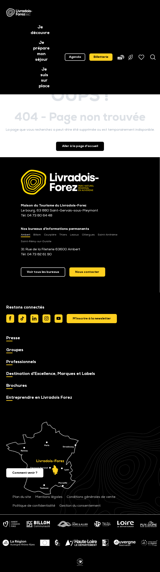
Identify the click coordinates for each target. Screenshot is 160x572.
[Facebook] (10, 318)
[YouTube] (58, 318)
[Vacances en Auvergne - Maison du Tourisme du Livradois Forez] (19, 12)
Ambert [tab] (25, 235)
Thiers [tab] (63, 235)
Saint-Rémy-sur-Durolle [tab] (36, 241)
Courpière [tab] (50, 235)
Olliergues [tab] (88, 235)
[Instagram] (46, 318)
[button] (40, 30)
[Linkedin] (34, 318)
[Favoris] (142, 57)
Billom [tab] (37, 235)
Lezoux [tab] (74, 235)
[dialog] (92, 318)
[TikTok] (22, 318)
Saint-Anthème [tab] (107, 235)
